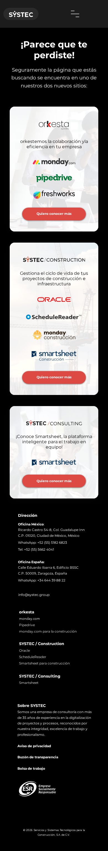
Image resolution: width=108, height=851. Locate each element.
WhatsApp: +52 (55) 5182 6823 (42, 542)
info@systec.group (34, 595)
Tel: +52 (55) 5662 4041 (36, 549)
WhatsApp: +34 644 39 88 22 (41, 580)
